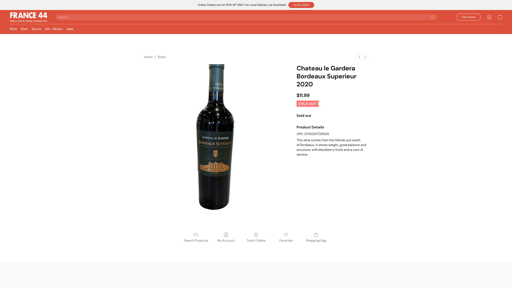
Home (148, 57)
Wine (13, 29)
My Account (226, 240)
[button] (301, 5)
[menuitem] (359, 57)
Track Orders (256, 240)
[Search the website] (433, 17)
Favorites (286, 240)
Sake (70, 29)
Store (162, 57)
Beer (24, 29)
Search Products (196, 240)
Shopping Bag (316, 240)
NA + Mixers (54, 29)
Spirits (36, 29)
